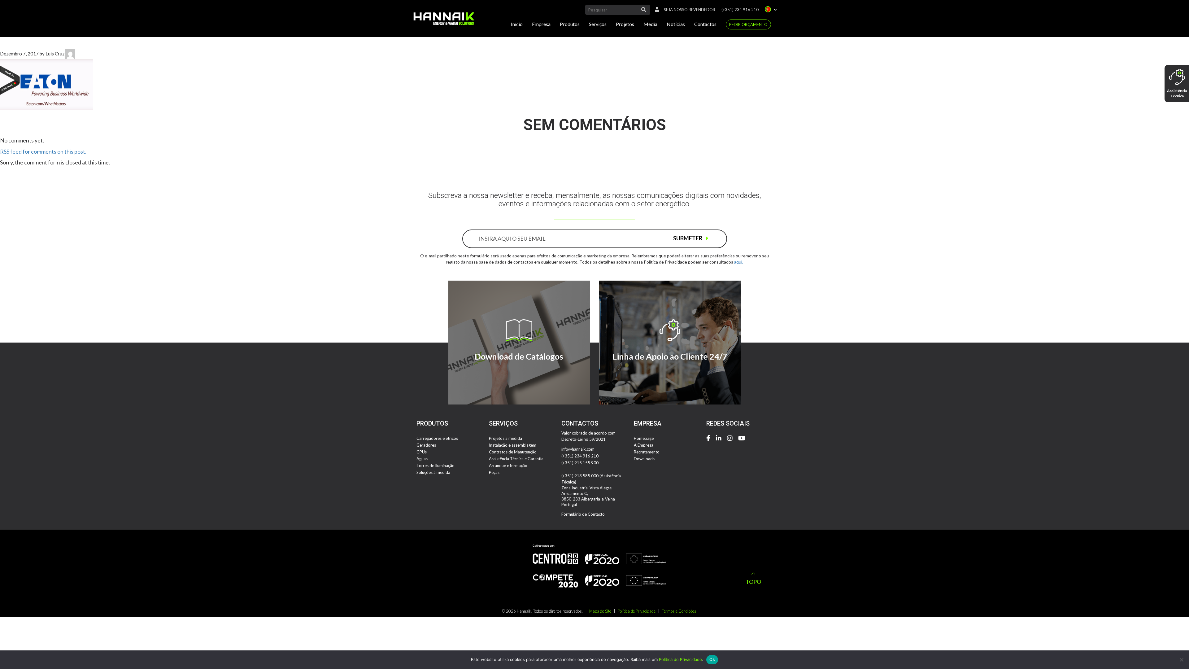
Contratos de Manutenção (513, 451)
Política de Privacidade (636, 611)
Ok (712, 659)
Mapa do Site (600, 611)
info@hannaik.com (577, 449)
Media (650, 24)
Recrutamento (647, 451)
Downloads (644, 458)
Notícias (676, 24)
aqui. (738, 262)
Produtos (570, 24)
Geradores (426, 445)
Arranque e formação (508, 465)
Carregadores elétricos (437, 438)
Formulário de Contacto (583, 514)
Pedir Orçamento (748, 24)
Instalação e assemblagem (512, 445)
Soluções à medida (433, 472)
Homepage (644, 438)
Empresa (541, 24)
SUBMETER (688, 238)
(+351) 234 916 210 (740, 9)
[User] (655, 9)
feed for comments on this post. (43, 151)
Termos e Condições (679, 611)
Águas (422, 458)
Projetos (625, 24)
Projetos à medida (505, 438)
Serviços (598, 24)
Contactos (705, 24)
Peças (494, 472)
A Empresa (643, 445)
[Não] (1181, 660)
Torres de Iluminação (435, 465)
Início (517, 24)
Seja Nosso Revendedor (689, 9)
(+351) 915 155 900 (580, 462)
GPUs (421, 451)
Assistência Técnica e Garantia (516, 458)
